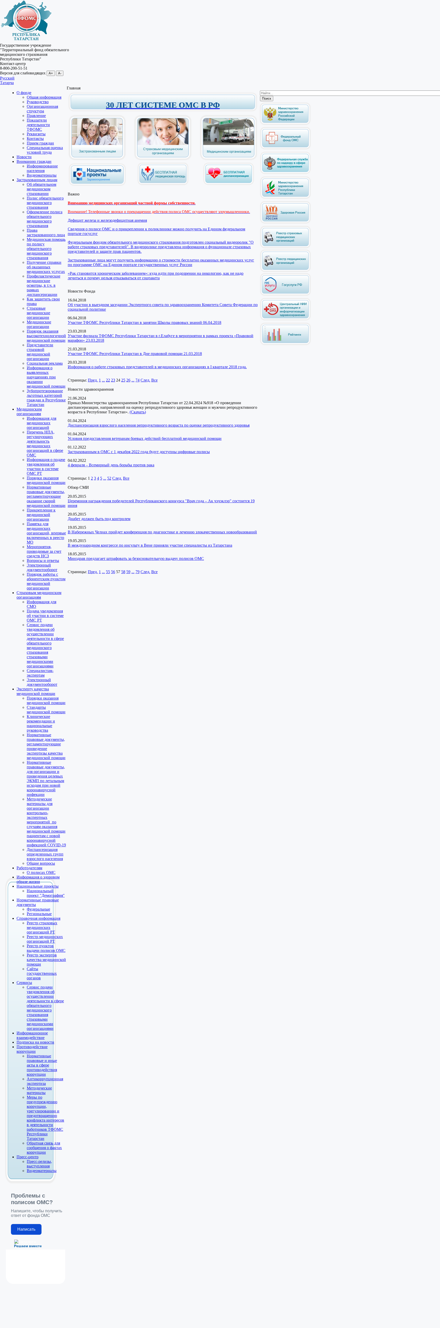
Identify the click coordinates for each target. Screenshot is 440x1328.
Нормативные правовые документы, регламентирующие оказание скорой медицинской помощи (46, 496)
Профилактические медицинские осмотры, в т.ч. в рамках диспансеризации (43, 285)
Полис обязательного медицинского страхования (45, 202)
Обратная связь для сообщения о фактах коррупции (44, 1147)
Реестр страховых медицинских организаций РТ (42, 927)
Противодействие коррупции (32, 1049)
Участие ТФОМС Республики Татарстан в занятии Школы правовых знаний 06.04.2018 (144, 322)
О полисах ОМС (41, 872)
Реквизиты (36, 134)
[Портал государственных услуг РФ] (285, 295)
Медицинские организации (39, 324)
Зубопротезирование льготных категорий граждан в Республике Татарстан (46, 398)
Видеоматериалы (42, 175)
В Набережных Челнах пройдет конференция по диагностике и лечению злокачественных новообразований (162, 532)
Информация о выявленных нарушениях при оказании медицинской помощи (46, 377)
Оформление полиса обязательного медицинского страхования (44, 219)
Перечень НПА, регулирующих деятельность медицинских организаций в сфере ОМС (45, 443)
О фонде (24, 92)
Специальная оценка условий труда (45, 150)
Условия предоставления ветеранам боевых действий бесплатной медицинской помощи (145, 438)
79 (137, 572)
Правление (36, 115)
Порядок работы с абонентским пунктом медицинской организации (46, 581)
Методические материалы (39, 1090)
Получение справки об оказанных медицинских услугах (46, 267)
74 (137, 380)
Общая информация (44, 97)
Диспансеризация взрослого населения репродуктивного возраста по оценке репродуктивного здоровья (159, 425)
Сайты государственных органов (42, 973)
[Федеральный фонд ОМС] (285, 148)
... (103, 380)
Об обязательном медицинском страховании (41, 189)
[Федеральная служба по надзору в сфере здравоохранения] (285, 173)
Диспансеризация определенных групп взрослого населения (45, 854)
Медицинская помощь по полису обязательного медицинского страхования (46, 248)
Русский (7, 78)
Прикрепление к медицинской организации (41, 514)
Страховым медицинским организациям (39, 594)
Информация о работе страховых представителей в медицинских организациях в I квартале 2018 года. (157, 367)
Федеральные (38, 909)
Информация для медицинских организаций (41, 423)
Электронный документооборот (42, 567)
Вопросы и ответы (43, 560)
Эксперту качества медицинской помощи (36, 691)
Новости (24, 157)
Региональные (39, 914)
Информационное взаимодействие (32, 1035)
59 (128, 572)
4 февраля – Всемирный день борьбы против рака (111, 465)
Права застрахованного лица (46, 232)
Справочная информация (38, 918)
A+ (51, 73)
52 (109, 478)
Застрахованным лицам (37, 180)
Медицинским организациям (29, 411)
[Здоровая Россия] (285, 222)
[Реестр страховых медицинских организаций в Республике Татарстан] (285, 228)
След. (145, 380)
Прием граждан (40, 143)
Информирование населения (42, 168)
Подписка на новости (35, 1042)
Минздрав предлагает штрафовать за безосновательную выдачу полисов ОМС (136, 558)
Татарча (7, 83)
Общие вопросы (41, 863)
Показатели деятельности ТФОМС (38, 125)
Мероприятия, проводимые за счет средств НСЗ (44, 551)
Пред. (93, 380)
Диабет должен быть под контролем (99, 519)
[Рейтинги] (285, 344)
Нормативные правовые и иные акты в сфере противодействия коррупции (42, 1065)
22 (108, 380)
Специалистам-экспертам (40, 672)
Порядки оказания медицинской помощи (46, 480)
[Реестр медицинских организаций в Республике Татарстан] (285, 259)
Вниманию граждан (34, 161)
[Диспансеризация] (228, 184)
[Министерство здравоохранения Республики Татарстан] (285, 198)
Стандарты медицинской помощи (46, 709)
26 (128, 380)
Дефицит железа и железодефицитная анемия (107, 220)
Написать (26, 1229)
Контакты (35, 138)
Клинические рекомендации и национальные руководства (41, 723)
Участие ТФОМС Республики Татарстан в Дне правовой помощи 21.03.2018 (135, 353)
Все (154, 380)
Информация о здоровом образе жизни (38, 879)
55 (108, 572)
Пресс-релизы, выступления (39, 1163)
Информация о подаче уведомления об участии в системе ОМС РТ (46, 466)
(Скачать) (138, 412)
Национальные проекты (38, 886)
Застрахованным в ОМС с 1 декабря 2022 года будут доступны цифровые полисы (139, 452)
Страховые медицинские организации (38, 313)
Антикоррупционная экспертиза (45, 1081)
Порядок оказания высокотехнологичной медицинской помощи (46, 336)
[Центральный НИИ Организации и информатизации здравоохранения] (285, 319)
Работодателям (29, 868)
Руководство (38, 102)
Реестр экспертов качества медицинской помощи (46, 959)
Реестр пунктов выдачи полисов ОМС (46, 948)
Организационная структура (42, 108)
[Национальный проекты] (97, 182)
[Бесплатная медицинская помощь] (163, 184)
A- (59, 73)
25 (123, 380)
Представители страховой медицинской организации (40, 352)
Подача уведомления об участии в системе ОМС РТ (45, 615)
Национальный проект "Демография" (46, 893)
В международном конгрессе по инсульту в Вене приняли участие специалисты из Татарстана (150, 545)
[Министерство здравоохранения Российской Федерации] (285, 124)
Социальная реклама (45, 363)
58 (123, 572)
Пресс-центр (27, 1157)
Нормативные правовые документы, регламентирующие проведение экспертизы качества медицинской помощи (46, 746)
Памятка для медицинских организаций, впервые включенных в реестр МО (46, 533)
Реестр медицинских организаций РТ (45, 939)
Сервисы (24, 982)
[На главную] (26, 40)
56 (113, 572)
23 (113, 380)
